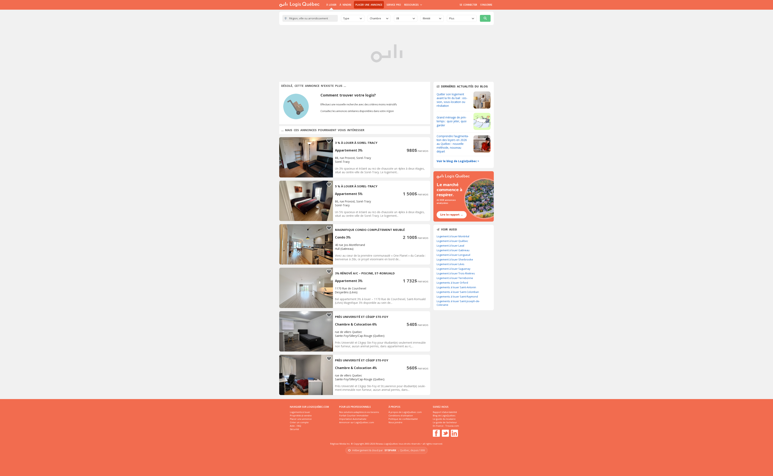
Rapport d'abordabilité (445, 412)
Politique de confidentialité (403, 418)
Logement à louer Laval (450, 245)
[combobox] (352, 18)
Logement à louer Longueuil (453, 255)
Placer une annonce (368, 4)
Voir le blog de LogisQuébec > (458, 161)
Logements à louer (300, 412)
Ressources (412, 4)
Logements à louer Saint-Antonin (456, 287)
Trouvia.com (452, 425)
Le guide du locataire (444, 418)
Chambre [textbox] (375, 18)
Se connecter (468, 4)
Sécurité (294, 429)
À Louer (331, 4)
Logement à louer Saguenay (453, 269)
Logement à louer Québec (452, 241)
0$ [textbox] (397, 18)
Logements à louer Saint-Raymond (457, 296)
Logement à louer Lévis (450, 264)
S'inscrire (486, 4)
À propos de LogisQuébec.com (405, 412)
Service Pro (393, 4)
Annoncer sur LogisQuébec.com (356, 422)
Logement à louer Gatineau (453, 250)
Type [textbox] (346, 18)
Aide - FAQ (295, 425)
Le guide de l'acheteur (445, 422)
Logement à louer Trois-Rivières (456, 273)
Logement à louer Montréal (453, 236)
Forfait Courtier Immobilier (354, 415)
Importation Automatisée (352, 418)
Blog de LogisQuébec (444, 415)
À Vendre (345, 4)
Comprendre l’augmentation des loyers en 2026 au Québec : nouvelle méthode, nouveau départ (453, 143)
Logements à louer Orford (452, 282)
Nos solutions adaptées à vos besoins (359, 412)
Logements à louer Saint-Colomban (458, 292)
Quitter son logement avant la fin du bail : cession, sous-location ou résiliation (452, 100)
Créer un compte (299, 422)
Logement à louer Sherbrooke (455, 259)
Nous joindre (395, 422)
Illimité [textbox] (426, 18)
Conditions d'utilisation (401, 415)
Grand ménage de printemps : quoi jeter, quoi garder (452, 121)
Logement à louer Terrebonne (455, 278)
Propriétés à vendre (301, 415)
